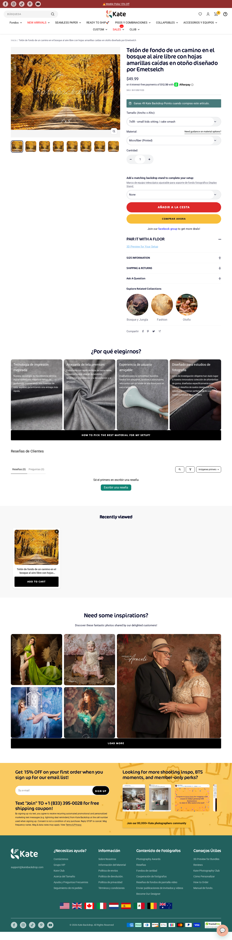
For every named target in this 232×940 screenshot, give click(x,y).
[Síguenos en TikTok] (21, 4)
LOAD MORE (116, 743)
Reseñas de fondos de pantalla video (156, 882)
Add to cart (36, 581)
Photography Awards (148, 859)
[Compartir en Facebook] (143, 331)
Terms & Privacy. (74, 825)
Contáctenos (61, 859)
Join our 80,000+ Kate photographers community (156, 823)
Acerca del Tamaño (64, 876)
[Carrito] (216, 14)
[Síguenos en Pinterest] (30, 4)
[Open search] (179, 469)
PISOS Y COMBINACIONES (131, 22)
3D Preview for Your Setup (142, 246)
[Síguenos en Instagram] (13, 4)
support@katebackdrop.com (27, 867)
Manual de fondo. (203, 888)
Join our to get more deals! (174, 228)
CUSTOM (98, 29)
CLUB (133, 29)
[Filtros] (190, 469)
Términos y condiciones (111, 888)
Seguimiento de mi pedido (68, 888)
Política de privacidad (110, 882)
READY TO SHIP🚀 (97, 22)
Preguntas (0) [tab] (36, 469)
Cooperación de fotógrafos (151, 876)
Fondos (14, 22)
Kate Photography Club (206, 870)
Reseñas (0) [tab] (19, 469)
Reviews (198, 864)
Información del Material (112, 864)
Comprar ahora (174, 218)
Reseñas (141, 864)
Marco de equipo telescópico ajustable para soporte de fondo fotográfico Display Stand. (172, 184)
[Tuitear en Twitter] (153, 331)
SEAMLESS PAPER (66, 22)
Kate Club (59, 870)
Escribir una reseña (116, 487)
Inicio (13, 40)
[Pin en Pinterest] (148, 331)
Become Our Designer (148, 893)
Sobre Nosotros (107, 859)
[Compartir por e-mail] (159, 331)
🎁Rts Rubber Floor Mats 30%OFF (116, 4)
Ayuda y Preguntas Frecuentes (71, 882)
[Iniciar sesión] (208, 14)
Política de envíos (108, 870)
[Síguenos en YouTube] (38, 4)
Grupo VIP (59, 864)
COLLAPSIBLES (165, 22)
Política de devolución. (110, 876)
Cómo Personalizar (204, 876)
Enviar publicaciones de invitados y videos (159, 888)
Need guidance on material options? (203, 131)
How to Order (200, 882)
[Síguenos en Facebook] (5, 4)
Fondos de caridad (146, 870)
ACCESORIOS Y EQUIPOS (198, 22)
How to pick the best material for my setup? (116, 435)
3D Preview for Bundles (206, 859)
